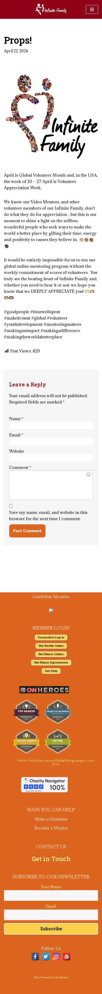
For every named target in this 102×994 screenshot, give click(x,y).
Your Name (51, 886)
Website (16, 451)
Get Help (51, 671)
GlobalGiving (65, 760)
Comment (20, 467)
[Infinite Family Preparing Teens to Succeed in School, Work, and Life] (51, 9)
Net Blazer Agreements (51, 662)
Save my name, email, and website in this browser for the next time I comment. (48, 515)
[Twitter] (46, 957)
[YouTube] (67, 957)
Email (16, 434)
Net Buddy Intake (51, 646)
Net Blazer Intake (51, 654)
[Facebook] (35, 957)
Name (16, 418)
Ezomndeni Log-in (51, 637)
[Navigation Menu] (92, 9)
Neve (36, 977)
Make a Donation (51, 819)
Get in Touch (51, 859)
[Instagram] (56, 957)
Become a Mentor (51, 827)
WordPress (61, 977)
